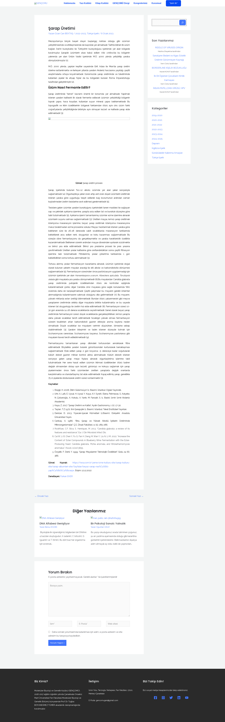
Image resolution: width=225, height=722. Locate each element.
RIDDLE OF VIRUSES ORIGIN (169, 47)
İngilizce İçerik (158, 148)
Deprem (156, 143)
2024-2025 (157, 139)
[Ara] (182, 22)
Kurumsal (156, 3)
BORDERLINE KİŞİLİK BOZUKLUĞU (169, 68)
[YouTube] (187, 698)
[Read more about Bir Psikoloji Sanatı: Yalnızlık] (106, 518)
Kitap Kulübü (101, 3)
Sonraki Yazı (136, 496)
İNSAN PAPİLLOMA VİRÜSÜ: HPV (169, 88)
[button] (173, 3)
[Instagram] (163, 698)
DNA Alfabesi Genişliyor (55, 523)
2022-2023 (80, 33)
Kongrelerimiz (140, 3)
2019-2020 (157, 115)
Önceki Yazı (41, 496)
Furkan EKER (66, 476)
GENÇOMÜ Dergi (121, 3)
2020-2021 (157, 120)
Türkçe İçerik (93, 33)
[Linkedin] (179, 698)
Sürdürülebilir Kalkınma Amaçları (167, 153)
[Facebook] (155, 698)
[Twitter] (171, 698)
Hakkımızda (69, 3)
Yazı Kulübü (85, 3)
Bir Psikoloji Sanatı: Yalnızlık (108, 523)
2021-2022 (157, 125)
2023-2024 (157, 134)
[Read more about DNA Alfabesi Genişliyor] (52, 518)
